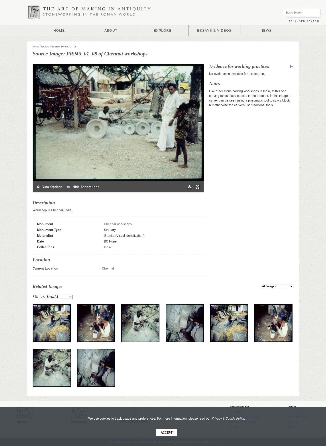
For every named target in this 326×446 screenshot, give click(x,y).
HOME (59, 30)
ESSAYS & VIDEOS (214, 30)
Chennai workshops (118, 224)
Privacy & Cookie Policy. (228, 418)
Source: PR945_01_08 (64, 46)
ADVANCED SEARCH (304, 21)
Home (36, 46)
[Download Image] (189, 186)
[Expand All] (291, 66)
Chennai (108, 268)
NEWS (266, 30)
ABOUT (111, 30)
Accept (167, 432)
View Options (51, 186)
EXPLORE (163, 30)
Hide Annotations (84, 186)
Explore (45, 46)
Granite (109, 235)
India (107, 247)
